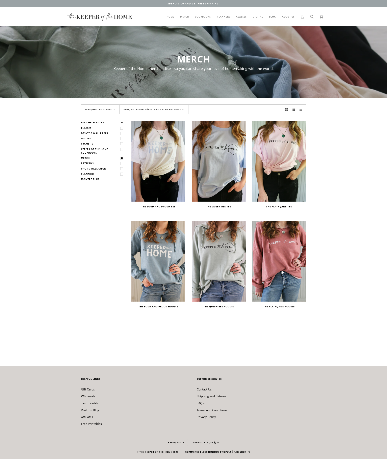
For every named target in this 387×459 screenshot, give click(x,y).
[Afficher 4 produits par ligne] (301, 109)
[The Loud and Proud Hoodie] (158, 261)
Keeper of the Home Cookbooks (94, 151)
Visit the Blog (90, 410)
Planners (87, 173)
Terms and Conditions (212, 410)
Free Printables (91, 424)
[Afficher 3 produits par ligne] (293, 109)
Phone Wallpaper (93, 168)
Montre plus (90, 179)
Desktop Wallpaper (94, 133)
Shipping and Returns (211, 396)
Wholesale (88, 396)
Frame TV (87, 143)
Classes (86, 127)
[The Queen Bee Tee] (219, 161)
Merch (85, 157)
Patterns (87, 163)
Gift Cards (88, 389)
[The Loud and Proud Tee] (158, 161)
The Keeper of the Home (155, 451)
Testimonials (90, 403)
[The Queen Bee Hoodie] (219, 261)
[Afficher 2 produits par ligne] (286, 109)
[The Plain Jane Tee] (279, 161)
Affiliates (87, 417)
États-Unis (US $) (204, 442)
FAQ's (201, 403)
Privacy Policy (206, 417)
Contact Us (204, 389)
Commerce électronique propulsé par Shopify (218, 451)
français (175, 442)
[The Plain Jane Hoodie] (279, 261)
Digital (86, 138)
